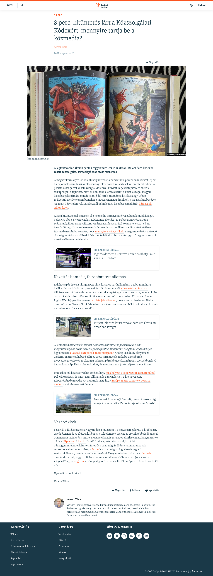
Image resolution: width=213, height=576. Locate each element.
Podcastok (63, 546)
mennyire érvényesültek (109, 231)
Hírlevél (202, 5)
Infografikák (64, 558)
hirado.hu (146, 453)
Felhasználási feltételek (22, 546)
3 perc (58, 15)
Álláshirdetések (18, 552)
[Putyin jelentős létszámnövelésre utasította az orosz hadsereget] (73, 327)
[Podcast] (139, 536)
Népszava (68, 441)
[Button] (152, 62)
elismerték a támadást (134, 288)
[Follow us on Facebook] (117, 536)
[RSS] (132, 536)
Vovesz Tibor (60, 47)
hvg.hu (82, 441)
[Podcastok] (191, 5)
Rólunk (14, 534)
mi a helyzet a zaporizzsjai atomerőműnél (130, 373)
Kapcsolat (15, 558)
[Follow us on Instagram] (124, 536)
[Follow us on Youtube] (109, 536)
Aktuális (62, 540)
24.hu (95, 449)
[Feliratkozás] (146, 536)
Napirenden (64, 534)
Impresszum (17, 564)
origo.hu (79, 461)
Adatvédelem (17, 540)
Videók (62, 552)
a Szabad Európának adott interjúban (92, 353)
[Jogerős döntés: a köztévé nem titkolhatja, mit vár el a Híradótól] (73, 258)
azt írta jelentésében (104, 300)
